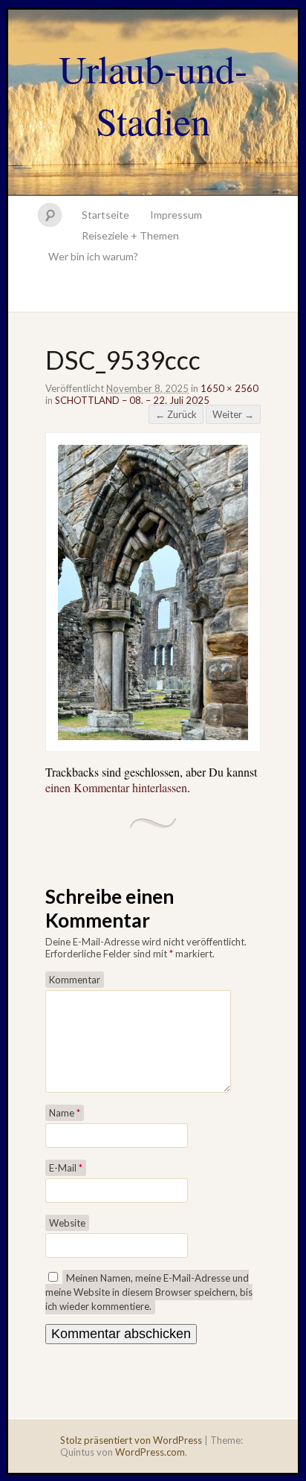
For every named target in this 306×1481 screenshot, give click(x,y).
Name (64, 1113)
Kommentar (74, 980)
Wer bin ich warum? (93, 256)
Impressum (176, 214)
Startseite (105, 214)
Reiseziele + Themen (130, 235)
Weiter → (233, 414)
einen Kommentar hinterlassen (116, 787)
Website (67, 1223)
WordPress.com (150, 1452)
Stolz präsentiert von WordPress (131, 1440)
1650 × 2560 (229, 388)
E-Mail (65, 1168)
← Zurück (176, 414)
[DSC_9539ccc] (153, 735)
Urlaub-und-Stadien (153, 94)
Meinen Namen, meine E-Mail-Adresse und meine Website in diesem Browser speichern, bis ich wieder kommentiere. (149, 1292)
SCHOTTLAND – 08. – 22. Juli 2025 (132, 400)
